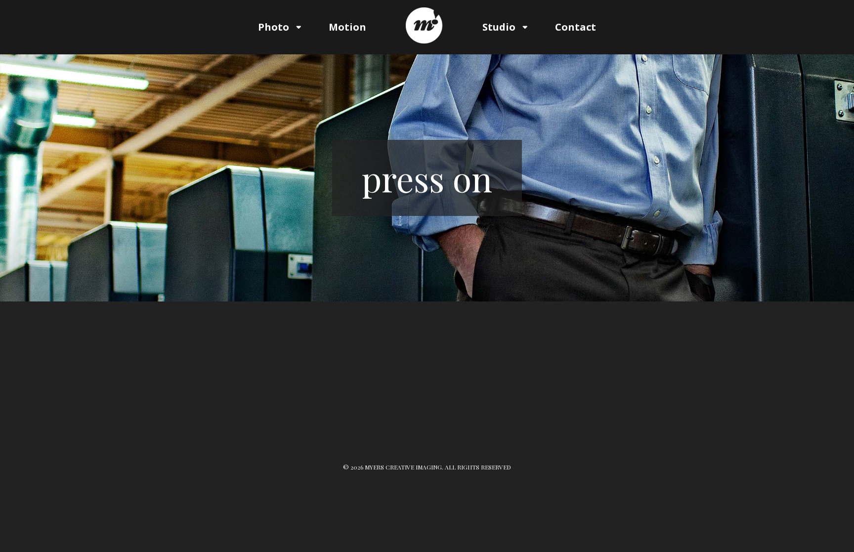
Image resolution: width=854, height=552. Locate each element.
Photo (273, 27)
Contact (575, 27)
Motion (347, 27)
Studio (498, 27)
